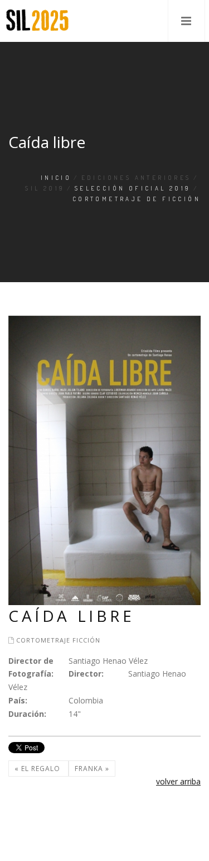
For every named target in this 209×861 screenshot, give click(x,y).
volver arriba (178, 781)
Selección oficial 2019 (133, 188)
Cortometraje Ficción (58, 640)
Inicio (56, 178)
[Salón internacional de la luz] (37, 21)
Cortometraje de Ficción (136, 199)
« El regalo (38, 768)
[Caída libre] (104, 459)
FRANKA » (92, 768)
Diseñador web (27, 841)
